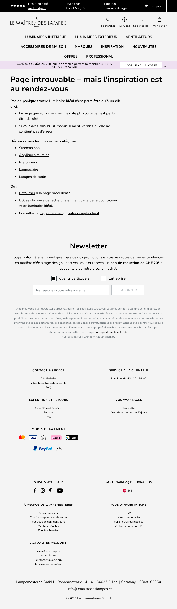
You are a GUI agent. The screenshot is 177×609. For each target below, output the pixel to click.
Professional (99, 56)
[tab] (48, 379)
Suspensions (29, 147)
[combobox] (111, 22)
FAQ (48, 387)
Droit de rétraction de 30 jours (128, 412)
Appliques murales (34, 154)
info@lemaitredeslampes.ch (48, 383)
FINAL (141, 65)
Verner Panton (48, 555)
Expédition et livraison (48, 408)
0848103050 (48, 378)
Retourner (27, 192)
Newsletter (129, 408)
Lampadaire (28, 169)
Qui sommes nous (48, 513)
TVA (128, 513)
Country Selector (48, 530)
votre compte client (83, 213)
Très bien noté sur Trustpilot (38, 6)
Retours (48, 412)
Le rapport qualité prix (48, 559)
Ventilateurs (139, 36)
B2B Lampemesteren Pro (128, 525)
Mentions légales (48, 525)
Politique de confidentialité (111, 332)
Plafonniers (28, 162)
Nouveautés (144, 46)
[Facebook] (35, 490)
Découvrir (70, 67)
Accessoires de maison (48, 564)
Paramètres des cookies (128, 521)
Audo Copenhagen (48, 551)
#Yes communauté (128, 517)
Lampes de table (32, 176)
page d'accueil (51, 213)
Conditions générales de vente (48, 517)
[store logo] (38, 22)
